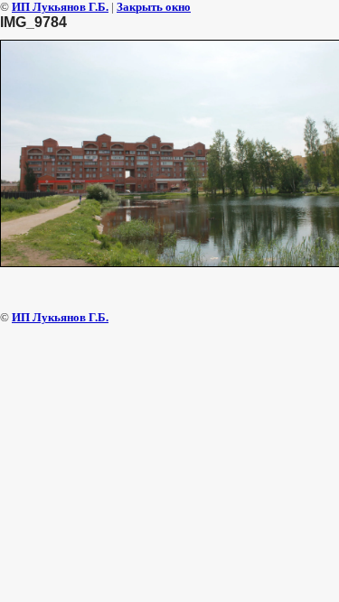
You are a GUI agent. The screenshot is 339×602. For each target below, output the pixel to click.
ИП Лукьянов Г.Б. (60, 7)
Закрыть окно (154, 7)
